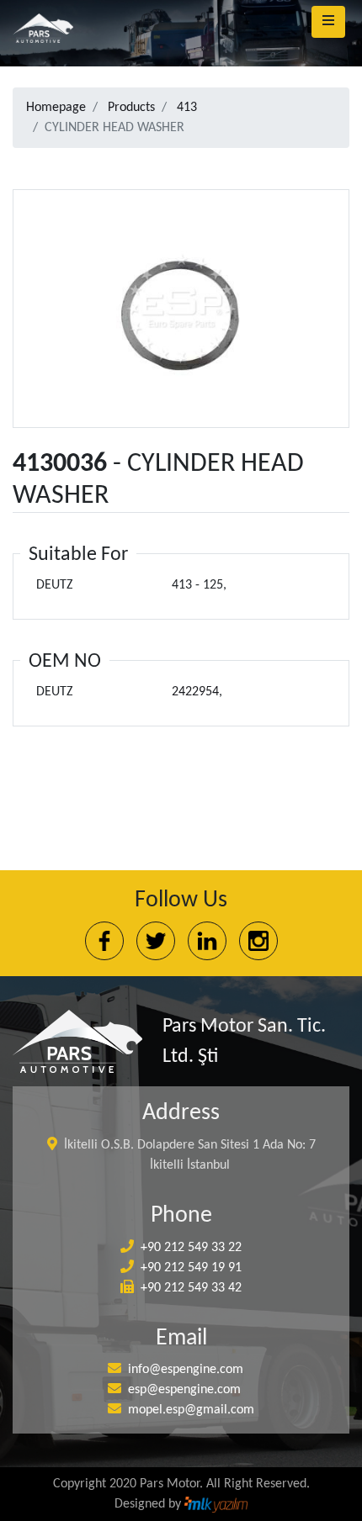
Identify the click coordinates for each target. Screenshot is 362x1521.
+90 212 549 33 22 (191, 1247)
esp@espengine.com (184, 1390)
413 (187, 107)
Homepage (56, 107)
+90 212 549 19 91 (191, 1268)
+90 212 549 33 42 (191, 1288)
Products (131, 107)
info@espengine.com (185, 1369)
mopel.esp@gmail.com (191, 1410)
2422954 (195, 692)
